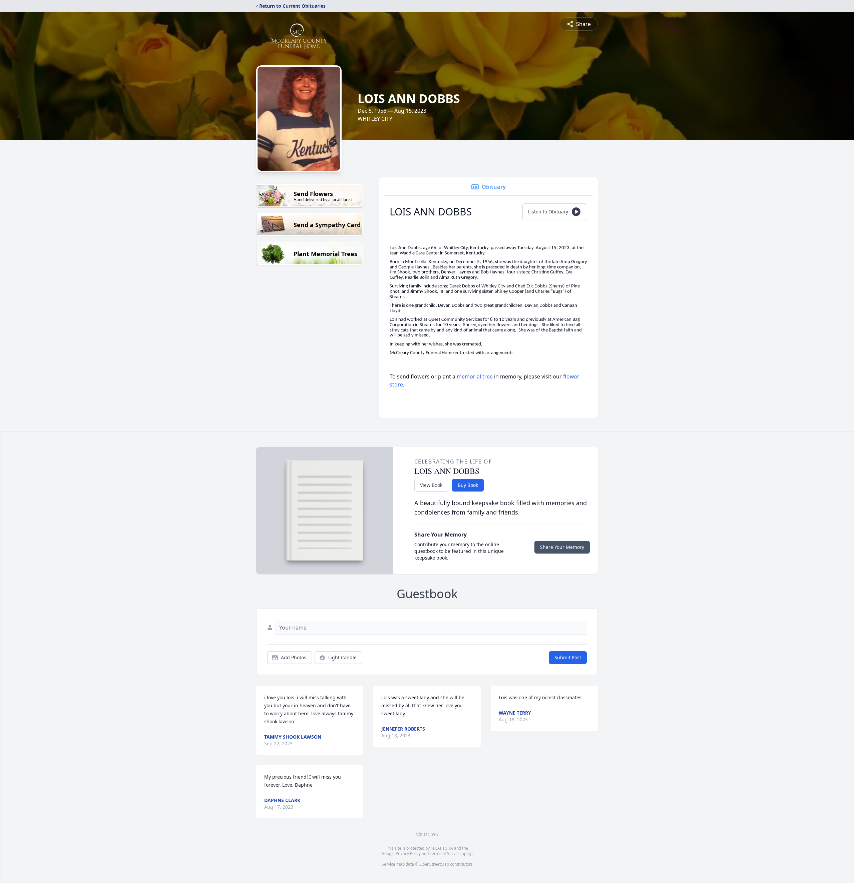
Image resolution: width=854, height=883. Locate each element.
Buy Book (468, 485)
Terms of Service (445, 853)
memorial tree (475, 376)
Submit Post (567, 657)
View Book (431, 485)
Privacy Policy (408, 853)
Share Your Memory (562, 547)
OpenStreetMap (434, 864)
